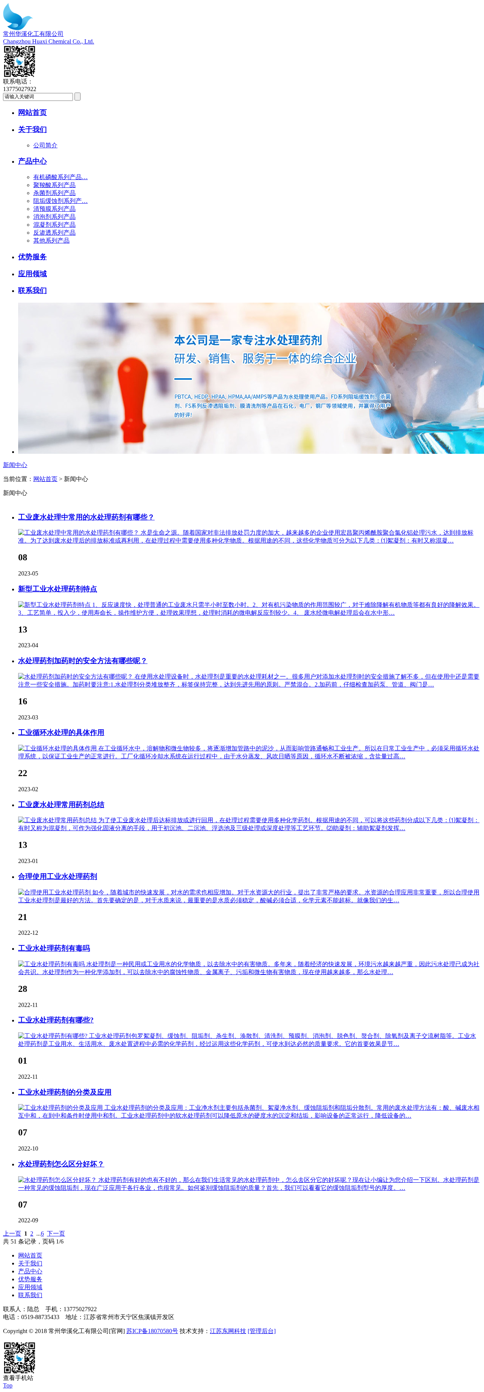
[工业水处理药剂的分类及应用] (61, 1107)
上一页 (12, 1233)
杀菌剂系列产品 (54, 193)
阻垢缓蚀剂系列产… (60, 201)
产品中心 (32, 161)
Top (7, 1385)
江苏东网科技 (228, 1331)
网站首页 (32, 112)
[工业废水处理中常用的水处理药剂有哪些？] (79, 532)
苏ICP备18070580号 (152, 1331)
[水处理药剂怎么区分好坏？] (58, 1180)
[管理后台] (262, 1331)
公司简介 (45, 145)
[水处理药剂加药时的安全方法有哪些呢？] (76, 676)
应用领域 (32, 274)
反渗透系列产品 (54, 232)
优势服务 (32, 257)
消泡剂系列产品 (54, 216)
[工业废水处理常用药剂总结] (58, 820)
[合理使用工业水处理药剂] (55, 892)
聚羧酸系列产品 (54, 185)
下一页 (56, 1233)
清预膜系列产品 (54, 209)
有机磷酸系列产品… (60, 177)
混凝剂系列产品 (54, 224)
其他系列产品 (51, 240)
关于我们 (32, 129)
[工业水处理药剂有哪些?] (53, 1036)
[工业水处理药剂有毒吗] (52, 964)
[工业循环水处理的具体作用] (58, 748)
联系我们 (32, 290)
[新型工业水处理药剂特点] (55, 605)
